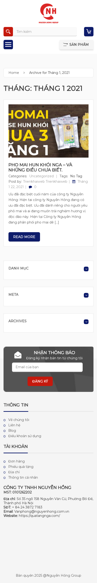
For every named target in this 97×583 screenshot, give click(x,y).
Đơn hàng (16, 461)
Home (13, 73)
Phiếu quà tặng (20, 467)
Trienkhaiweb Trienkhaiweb (45, 181)
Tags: (64, 176)
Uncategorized (41, 176)
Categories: (17, 176)
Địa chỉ (14, 472)
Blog (12, 430)
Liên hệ (14, 425)
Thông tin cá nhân (23, 477)
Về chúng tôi (18, 420)
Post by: (15, 181)
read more (24, 237)
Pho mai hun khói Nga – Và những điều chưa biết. (40, 167)
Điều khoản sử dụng (24, 436)
